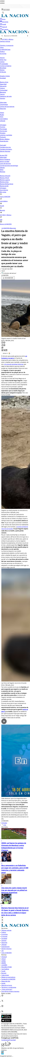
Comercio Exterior (5, 66)
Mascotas (12, 228)
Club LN (4, 27)
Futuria (2, 58)
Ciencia (2, 94)
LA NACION (5, 228)
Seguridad (3, 84)
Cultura (2, 88)
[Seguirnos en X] (2, 1001)
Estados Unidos (5, 76)
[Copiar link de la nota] (2, 348)
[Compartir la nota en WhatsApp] (4, 345)
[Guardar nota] (2, 343)
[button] (15, 127)
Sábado (2, 168)
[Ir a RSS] (2, 1012)
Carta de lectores (5, 163)
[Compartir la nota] (2, 345)
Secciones (5, 22)
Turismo (2, 127)
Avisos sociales (4, 161)
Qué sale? (3, 145)
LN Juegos (3, 125)
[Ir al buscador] (3, 12)
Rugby (2, 115)
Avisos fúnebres (5, 159)
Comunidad (3, 90)
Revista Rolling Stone (6, 184)
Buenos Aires (4, 82)
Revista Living (4, 182)
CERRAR (2, 1)
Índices (2, 70)
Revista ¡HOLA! (4, 178)
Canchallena (4, 119)
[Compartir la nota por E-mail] (6, 350)
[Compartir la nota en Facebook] (2, 350)
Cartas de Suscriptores (7, 106)
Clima (2, 47)
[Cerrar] (28, 32)
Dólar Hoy (3, 60)
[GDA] (6, 1046)
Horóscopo (3, 131)
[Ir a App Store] (6, 1022)
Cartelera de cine (5, 147)
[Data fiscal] (2, 1054)
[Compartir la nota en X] (4, 350)
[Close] (2, 917)
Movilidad (3, 68)
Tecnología (3, 129)
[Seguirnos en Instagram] (2, 1006)
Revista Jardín (4, 186)
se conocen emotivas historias (13, 364)
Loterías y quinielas (6, 135)
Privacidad (12, 1040)
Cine (4, 825)
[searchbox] (14, 36)
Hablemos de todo (6, 96)
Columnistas (4, 104)
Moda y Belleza (4, 139)
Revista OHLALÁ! (5, 176)
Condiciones (5, 1040)
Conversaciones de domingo (9, 166)
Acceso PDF (3, 155)
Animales (4, 823)
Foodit (4, 24)
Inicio (3, 19)
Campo (2, 62)
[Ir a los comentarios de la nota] (4, 343)
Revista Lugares (5, 180)
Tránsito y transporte (6, 45)
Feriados (2, 133)
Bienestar (3, 92)
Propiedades (4, 64)
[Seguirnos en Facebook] (2, 996)
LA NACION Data (5, 49)
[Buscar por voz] (27, 35)
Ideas (1, 170)
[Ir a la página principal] (15, 17)
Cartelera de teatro (6, 149)
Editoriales (3, 102)
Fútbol (2, 113)
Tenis (1, 117)
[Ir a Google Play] (6, 1018)
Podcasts (3, 137)
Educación (3, 86)
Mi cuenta (5, 29)
